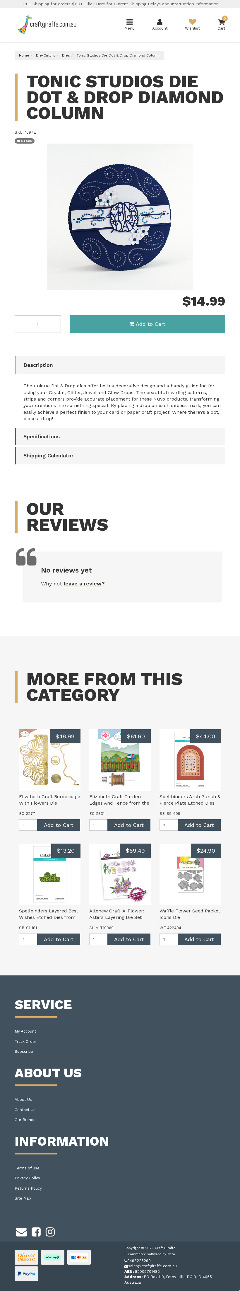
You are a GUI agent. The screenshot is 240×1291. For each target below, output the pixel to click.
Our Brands (25, 1120)
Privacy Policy (27, 1178)
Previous (212, 284)
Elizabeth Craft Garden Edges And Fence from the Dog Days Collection (119, 803)
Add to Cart (150, 324)
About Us (23, 1099)
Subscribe (24, 1051)
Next (219, 284)
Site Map (23, 1198)
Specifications (41, 436)
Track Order (25, 1041)
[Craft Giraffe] (47, 24)
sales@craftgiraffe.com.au (152, 1266)
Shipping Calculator (48, 455)
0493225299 (139, 1260)
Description (38, 365)
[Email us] (21, 1231)
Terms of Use (27, 1168)
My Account (25, 1031)
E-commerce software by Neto (149, 1254)
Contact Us (25, 1110)
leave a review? (84, 583)
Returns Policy (28, 1188)
